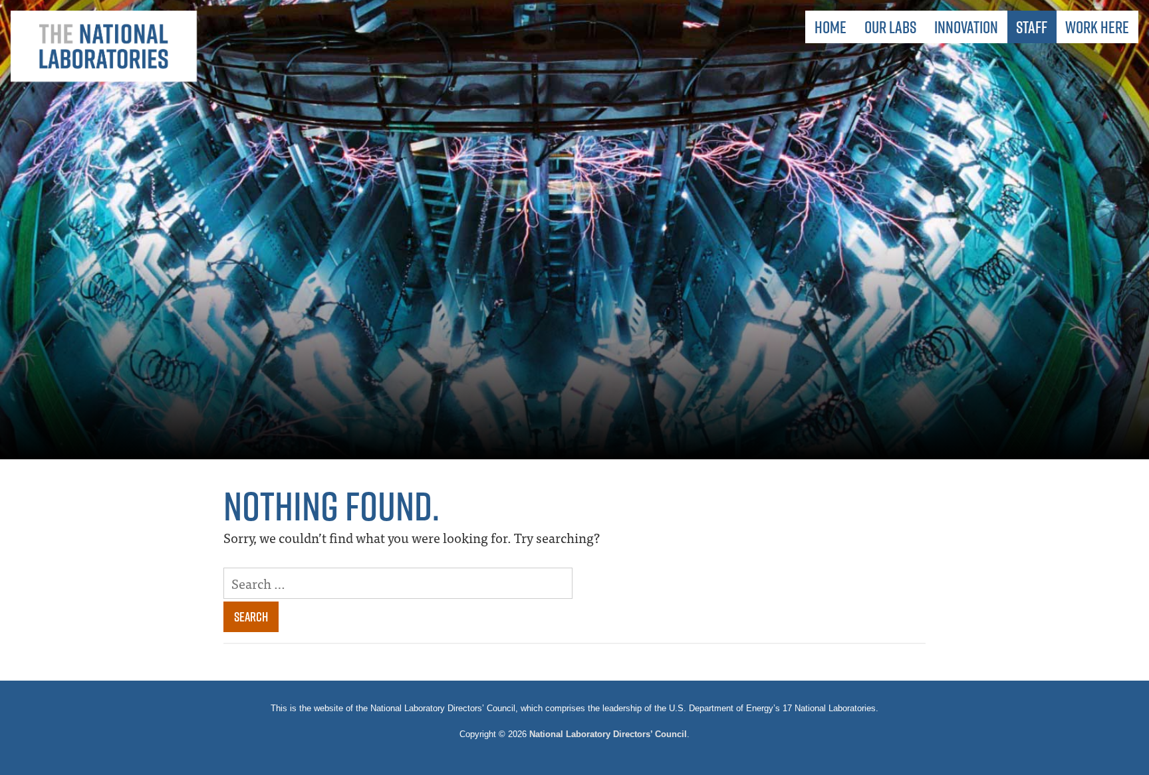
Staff (1031, 27)
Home (830, 27)
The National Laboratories (104, 46)
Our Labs (890, 27)
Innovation (966, 27)
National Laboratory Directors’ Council (608, 734)
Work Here (1097, 27)
